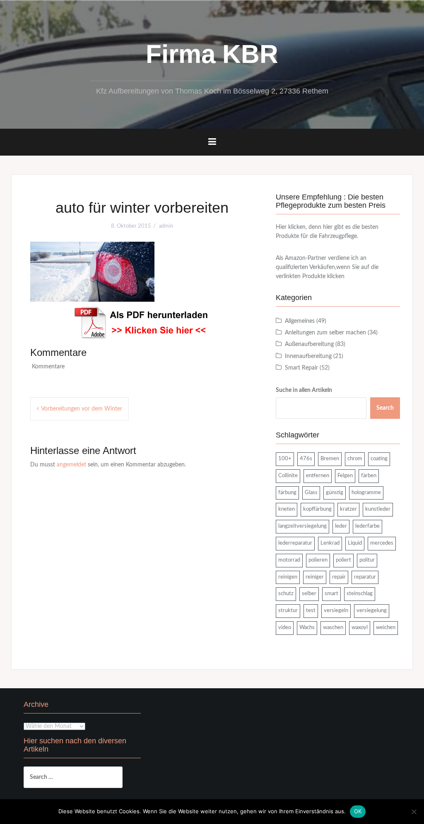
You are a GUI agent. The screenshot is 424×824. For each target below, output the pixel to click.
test (311, 610)
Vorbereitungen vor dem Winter (81, 409)
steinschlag (360, 593)
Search (385, 408)
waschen (333, 627)
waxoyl (360, 627)
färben (368, 475)
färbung (287, 492)
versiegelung (372, 610)
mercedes (381, 543)
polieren (318, 560)
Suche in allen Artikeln (304, 390)
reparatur (365, 577)
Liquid (355, 543)
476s (306, 458)
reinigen (287, 577)
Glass (311, 492)
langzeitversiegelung (302, 526)
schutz (286, 593)
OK (358, 811)
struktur (288, 610)
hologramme (366, 492)
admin (166, 226)
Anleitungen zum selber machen (325, 333)
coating (379, 458)
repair (339, 577)
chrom (354, 458)
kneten (286, 509)
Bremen (329, 458)
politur (367, 560)
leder (341, 526)
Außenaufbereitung (309, 344)
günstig (334, 492)
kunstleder (377, 509)
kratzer (348, 509)
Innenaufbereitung (308, 356)
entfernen (317, 475)
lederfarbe (367, 526)
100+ (285, 458)
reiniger (315, 577)
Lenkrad (330, 543)
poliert (343, 560)
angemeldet (71, 465)
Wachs (307, 627)
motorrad (289, 560)
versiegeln (336, 610)
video (284, 627)
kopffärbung (317, 509)
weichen (385, 627)
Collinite (288, 475)
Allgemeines (300, 321)
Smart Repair (301, 368)
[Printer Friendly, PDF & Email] (142, 322)
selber (309, 593)
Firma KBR (212, 54)
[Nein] (414, 811)
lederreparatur (295, 543)
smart (331, 593)
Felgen (345, 475)
